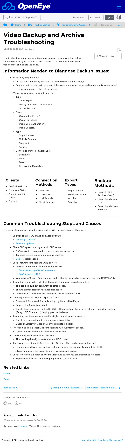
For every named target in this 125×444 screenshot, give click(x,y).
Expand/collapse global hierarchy (7, 25)
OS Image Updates (25, 239)
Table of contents (107, 56)
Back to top (9, 387)
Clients (6, 373)
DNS (18, 258)
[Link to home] (26, 6)
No (20, 403)
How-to (23, 426)
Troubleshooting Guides (74, 25)
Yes (9, 403)
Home (18, 25)
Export (6, 379)
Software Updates (25, 243)
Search (6, 17)
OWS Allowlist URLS (29, 274)
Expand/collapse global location (120, 24)
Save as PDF (119, 50)
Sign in (109, 17)
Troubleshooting (42, 25)
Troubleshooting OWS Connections (37, 270)
